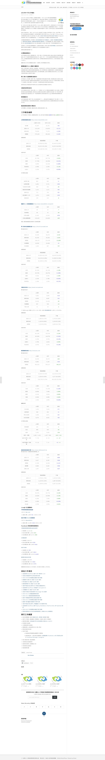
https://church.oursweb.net (40, 226)
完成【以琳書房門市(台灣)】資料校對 (31, 575)
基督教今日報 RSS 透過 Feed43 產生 (32, 579)
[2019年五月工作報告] (42, 679)
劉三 (37, 617)
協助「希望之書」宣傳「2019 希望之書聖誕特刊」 (34, 585)
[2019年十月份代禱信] (1, 380)
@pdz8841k (29, 520)
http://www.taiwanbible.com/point (43, 204)
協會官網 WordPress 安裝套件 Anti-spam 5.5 (34, 587)
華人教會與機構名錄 (74, 46)
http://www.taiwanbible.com (39, 120)
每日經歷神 (40, 621)
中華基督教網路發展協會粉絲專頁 (29, 528)
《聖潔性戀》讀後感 (26, 41)
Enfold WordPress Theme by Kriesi (66, 758)
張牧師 (34, 617)
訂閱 (55, 697)
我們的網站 (72, 57)
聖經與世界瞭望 (73, 50)
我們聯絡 (53, 45)
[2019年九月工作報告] (56, 679)
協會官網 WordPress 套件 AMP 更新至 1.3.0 (34, 573)
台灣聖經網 (24, 538)
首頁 (58, 7)
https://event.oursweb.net (35, 287)
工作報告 (70, 7)
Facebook (50, 635)
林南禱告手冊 (33, 621)
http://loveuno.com (34, 350)
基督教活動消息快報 (26, 557)
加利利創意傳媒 (52, 758)
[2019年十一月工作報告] (27, 679)
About (23, 652)
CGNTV (50, 621)
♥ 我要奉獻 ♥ (77, 28)
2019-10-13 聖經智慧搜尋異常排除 (31, 595)
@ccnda (28, 512)
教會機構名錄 (48, 310)
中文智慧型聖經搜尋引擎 (75, 52)
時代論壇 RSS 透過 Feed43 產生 (31, 581)
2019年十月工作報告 (27, 13)
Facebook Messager (32, 637)
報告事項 (65, 7)
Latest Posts (29, 652)
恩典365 (45, 621)
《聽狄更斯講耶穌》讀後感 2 (38, 41)
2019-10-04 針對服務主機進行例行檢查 (32, 577)
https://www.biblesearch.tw (39, 450)
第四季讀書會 (28, 43)
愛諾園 (71, 55)
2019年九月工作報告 (54, 683)
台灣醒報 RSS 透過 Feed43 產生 (31, 589)
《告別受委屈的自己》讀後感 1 (42, 40)
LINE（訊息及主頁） (58, 635)
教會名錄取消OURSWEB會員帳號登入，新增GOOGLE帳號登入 (38, 611)
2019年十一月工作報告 (26, 683)
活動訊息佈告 (72, 48)
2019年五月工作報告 (40, 683)
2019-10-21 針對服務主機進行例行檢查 (32, 599)
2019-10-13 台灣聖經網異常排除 (31, 593)
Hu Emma (31, 655)
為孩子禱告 (43, 36)
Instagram (41, 637)
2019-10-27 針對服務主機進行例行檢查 (32, 609)
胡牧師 (44, 617)
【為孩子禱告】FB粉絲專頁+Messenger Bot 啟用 (35, 591)
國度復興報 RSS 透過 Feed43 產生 (31, 583)
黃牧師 (40, 617)
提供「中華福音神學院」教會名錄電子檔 (32, 597)
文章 (22, 7)
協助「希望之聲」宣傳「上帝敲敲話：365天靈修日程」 (35, 603)
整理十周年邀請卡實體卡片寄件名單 (31, 601)
